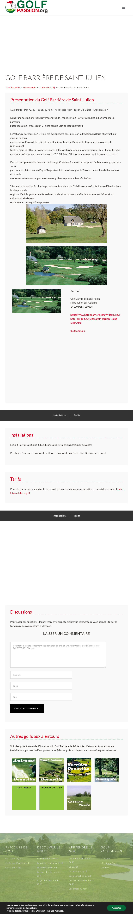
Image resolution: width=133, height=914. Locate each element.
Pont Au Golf (24, 787)
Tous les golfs (12, 87)
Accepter (116, 907)
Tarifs (77, 415)
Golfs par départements (17, 863)
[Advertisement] (66, 41)
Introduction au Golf (48, 858)
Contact (105, 867)
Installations (59, 415)
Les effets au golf (78, 888)
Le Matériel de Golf (47, 867)
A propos (105, 858)
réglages (59, 910)
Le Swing (73, 866)
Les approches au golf (80, 875)
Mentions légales (109, 863)
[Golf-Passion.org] (26, 6)
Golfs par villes (13, 867)
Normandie (30, 87)
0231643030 (77, 330)
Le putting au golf (78, 871)
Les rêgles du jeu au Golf (50, 863)
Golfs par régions (14, 858)
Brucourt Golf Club (51, 787)
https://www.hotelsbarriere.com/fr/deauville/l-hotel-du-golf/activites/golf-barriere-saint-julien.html (95, 318)
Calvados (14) (47, 87)
